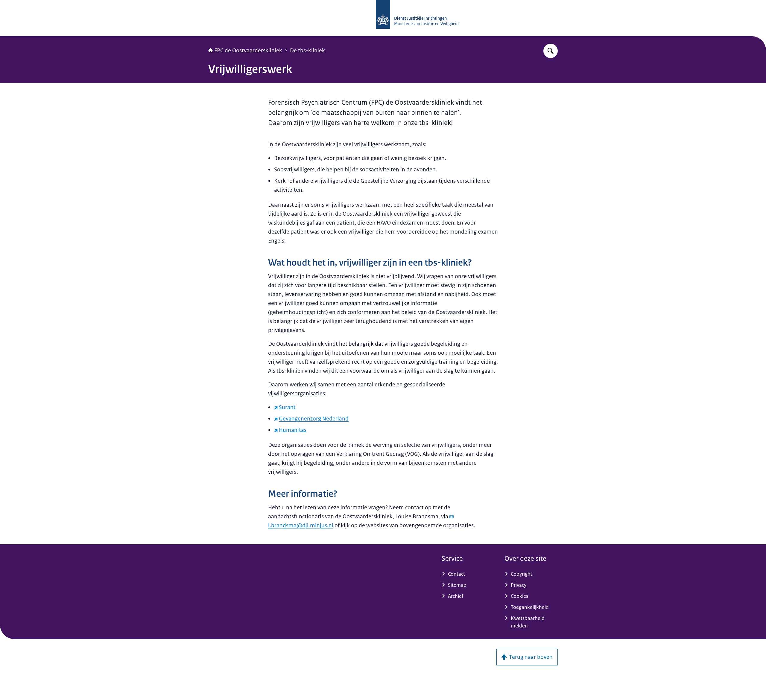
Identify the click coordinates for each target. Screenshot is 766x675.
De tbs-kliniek (307, 50)
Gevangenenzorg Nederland (314, 418)
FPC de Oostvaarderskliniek (248, 50)
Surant (287, 407)
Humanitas (292, 430)
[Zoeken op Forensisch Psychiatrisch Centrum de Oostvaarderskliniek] (550, 51)
